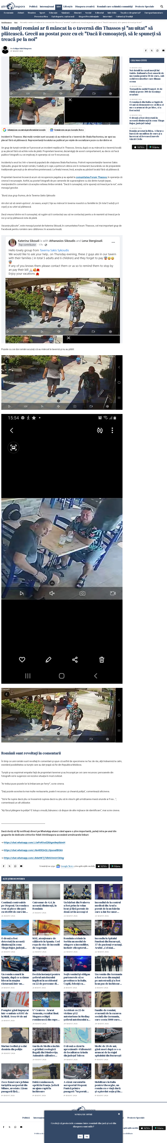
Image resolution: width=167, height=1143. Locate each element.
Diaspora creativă (84, 6)
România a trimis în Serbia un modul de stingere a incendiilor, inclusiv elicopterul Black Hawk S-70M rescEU (76, 943)
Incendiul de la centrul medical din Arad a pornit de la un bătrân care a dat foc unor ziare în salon (108, 907)
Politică (33, 6)
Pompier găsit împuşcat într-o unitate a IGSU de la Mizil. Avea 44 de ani (15, 1013)
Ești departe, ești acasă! (63, 16)
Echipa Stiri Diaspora (22, 48)
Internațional (47, 6)
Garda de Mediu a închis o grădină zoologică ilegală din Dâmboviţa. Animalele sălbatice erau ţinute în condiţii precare (46, 1051)
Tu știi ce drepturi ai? (130, 12)
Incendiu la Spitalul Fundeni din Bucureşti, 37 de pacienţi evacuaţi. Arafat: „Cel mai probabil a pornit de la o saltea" (108, 943)
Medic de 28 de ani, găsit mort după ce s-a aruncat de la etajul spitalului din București (108, 1051)
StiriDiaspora (6, 22)
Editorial (99, 12)
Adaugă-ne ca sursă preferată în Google (26, 129)
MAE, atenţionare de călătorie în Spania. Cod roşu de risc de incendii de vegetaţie (46, 943)
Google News (67, 866)
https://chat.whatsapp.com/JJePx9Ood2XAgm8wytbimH (34, 842)
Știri (58, 6)
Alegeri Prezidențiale (88, 16)
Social (88, 12)
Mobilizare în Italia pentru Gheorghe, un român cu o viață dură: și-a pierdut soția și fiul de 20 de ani (108, 1086)
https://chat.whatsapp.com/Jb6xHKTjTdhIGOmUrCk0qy (34, 858)
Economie (9, 12)
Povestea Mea (41, 16)
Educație (53, 12)
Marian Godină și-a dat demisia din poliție (14, 1048)
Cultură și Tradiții (124, 16)
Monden (32, 12)
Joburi (20, 12)
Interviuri (107, 16)
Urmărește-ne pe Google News (69, 129)
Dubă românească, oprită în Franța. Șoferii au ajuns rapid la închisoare (45, 1086)
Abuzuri (77, 12)
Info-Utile (112, 12)
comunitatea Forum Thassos (91, 177)
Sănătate (65, 12)
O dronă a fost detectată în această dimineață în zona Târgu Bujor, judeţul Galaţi (13, 943)
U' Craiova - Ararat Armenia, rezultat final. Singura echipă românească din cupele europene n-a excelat (45, 1015)
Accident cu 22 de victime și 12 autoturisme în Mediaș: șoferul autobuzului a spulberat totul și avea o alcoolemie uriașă (77, 1015)
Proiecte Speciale (144, 6)
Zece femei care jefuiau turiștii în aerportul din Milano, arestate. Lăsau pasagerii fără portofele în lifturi (15, 1086)
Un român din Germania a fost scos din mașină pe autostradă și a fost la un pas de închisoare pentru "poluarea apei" (108, 979)
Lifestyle (68, 6)
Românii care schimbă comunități (115, 6)
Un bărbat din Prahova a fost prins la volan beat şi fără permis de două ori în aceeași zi (77, 907)
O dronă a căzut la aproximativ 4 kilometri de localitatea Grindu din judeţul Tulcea (77, 1051)
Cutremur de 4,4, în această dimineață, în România (44, 905)
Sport (42, 12)
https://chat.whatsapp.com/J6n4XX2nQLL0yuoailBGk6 (33, 850)
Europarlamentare (154, 12)
